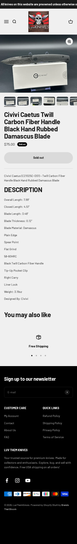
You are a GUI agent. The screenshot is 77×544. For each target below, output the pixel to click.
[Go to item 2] (23, 102)
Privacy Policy (51, 430)
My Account (11, 416)
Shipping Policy (52, 423)
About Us (10, 430)
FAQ (6, 437)
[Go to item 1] (10, 102)
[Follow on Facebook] (7, 480)
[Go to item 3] (36, 102)
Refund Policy (51, 416)
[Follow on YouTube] (28, 480)
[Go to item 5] (62, 102)
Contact (9, 423)
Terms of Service (53, 437)
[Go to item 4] (49, 102)
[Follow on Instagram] (17, 480)
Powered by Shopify (41, 504)
